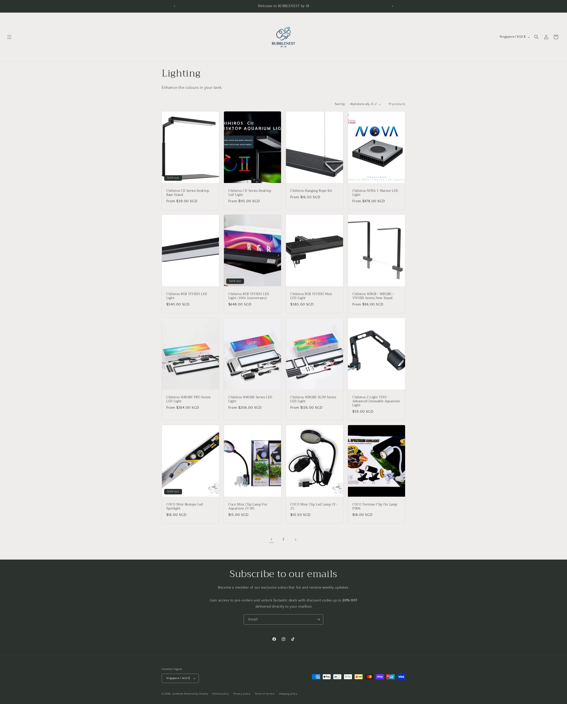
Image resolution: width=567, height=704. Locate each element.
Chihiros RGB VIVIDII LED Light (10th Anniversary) (248, 296)
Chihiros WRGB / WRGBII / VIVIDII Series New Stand (373, 296)
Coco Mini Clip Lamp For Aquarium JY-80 (247, 507)
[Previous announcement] (174, 6)
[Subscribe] (318, 619)
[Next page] (295, 540)
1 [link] (271, 540)
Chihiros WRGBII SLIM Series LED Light (313, 399)
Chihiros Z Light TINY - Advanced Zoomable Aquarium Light (376, 401)
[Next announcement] (392, 6)
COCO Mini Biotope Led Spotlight (184, 507)
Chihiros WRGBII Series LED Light (250, 399)
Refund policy (220, 693)
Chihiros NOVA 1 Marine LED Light (375, 193)
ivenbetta (177, 693)
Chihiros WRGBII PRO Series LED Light (188, 399)
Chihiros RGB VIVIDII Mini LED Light (311, 296)
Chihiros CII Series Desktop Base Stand (187, 193)
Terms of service (265, 693)
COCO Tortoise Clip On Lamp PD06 (374, 507)
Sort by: (340, 104)
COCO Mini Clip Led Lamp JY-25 (313, 507)
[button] (9, 37)
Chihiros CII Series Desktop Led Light (249, 193)
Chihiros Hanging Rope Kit (311, 191)
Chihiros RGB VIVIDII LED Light (186, 296)
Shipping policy (288, 693)
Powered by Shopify (196, 693)
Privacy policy (241, 693)
